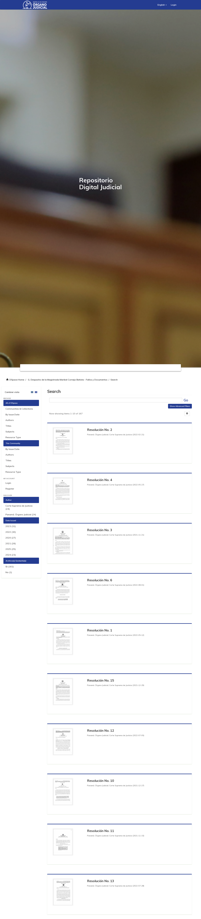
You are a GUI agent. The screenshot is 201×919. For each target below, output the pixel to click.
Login (8, 483)
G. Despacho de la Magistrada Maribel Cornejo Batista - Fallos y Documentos (67, 379)
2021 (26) (10, 543)
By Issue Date (12, 414)
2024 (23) (10, 554)
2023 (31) (10, 526)
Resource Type (13, 437)
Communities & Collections (19, 408)
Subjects (9, 431)
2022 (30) (10, 532)
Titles (8, 425)
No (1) (8, 572)
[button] (162, 5)
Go (186, 400)
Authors (9, 420)
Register (9, 488)
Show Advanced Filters (180, 406)
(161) (9, 566)
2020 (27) (10, 537)
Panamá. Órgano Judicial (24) (20, 514)
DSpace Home (16, 379)
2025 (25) (10, 549)
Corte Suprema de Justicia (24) (18, 507)
